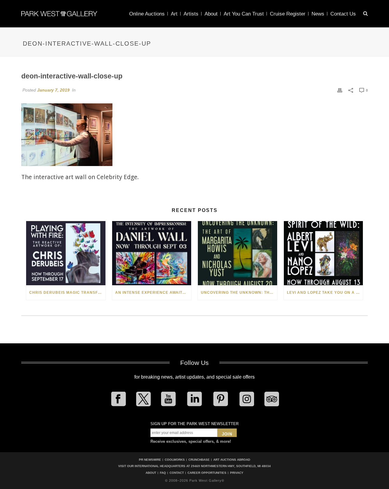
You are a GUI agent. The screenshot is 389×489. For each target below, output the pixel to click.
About (211, 14)
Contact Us (343, 14)
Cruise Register (287, 14)
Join (227, 434)
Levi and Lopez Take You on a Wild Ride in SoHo (325, 292)
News (318, 14)
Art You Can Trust (244, 14)
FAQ (163, 472)
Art (174, 14)
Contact (177, 472)
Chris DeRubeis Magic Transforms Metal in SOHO (67, 292)
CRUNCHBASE (199, 459)
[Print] (339, 90)
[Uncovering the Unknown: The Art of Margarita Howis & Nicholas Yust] (237, 253)
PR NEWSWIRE (150, 459)
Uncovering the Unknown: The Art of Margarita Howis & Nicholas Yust (239, 292)
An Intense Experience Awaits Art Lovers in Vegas (153, 292)
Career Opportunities (207, 472)
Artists (191, 14)
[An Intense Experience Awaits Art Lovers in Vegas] (151, 253)
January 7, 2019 (53, 90)
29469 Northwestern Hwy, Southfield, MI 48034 (231, 466)
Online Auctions (147, 14)
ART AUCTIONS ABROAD (231, 459)
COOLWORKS (175, 459)
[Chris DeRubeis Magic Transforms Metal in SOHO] (65, 253)
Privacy (236, 472)
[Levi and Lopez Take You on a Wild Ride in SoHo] (323, 253)
